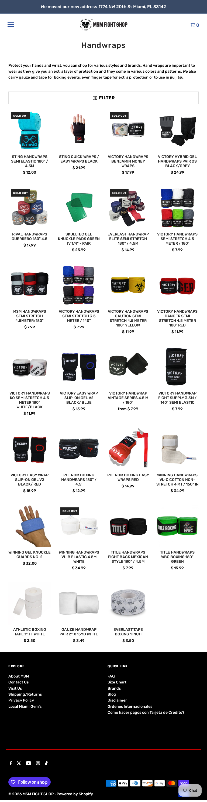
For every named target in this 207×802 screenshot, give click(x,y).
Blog (112, 694)
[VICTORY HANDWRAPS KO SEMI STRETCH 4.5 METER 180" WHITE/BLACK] (29, 367)
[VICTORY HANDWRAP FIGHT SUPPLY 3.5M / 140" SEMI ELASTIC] (177, 367)
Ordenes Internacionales (130, 706)
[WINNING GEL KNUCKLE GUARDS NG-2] (29, 526)
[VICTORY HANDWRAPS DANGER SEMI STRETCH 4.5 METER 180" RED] (177, 285)
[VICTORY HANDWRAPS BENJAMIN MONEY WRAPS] (128, 130)
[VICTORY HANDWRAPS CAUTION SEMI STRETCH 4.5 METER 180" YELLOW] (128, 285)
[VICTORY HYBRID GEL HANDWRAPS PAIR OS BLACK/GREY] (177, 130)
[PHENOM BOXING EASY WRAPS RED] (128, 448)
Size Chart (117, 682)
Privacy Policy (21, 700)
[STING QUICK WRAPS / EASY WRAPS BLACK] (79, 130)
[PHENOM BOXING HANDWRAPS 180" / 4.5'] (79, 448)
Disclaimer (117, 700)
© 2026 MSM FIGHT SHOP (31, 794)
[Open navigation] (41, 24)
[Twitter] (18, 763)
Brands (114, 688)
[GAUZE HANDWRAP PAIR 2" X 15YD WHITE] (79, 603)
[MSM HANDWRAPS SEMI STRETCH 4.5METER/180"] (29, 285)
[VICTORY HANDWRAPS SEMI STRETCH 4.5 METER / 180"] (177, 208)
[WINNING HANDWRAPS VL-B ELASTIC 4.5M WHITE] (79, 526)
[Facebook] (10, 763)
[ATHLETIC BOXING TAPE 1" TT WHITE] (29, 603)
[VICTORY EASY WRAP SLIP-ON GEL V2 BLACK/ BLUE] (79, 367)
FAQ (111, 676)
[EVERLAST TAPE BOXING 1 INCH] (128, 603)
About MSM (18, 676)
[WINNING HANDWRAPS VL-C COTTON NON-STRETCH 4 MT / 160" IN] (177, 448)
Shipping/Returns (25, 694)
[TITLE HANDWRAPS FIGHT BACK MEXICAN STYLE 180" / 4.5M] (128, 526)
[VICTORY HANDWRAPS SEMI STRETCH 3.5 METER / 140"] (79, 285)
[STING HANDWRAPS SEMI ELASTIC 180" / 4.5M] (29, 130)
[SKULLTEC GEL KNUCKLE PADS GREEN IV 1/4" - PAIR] (79, 208)
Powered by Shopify (75, 794)
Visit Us (15, 688)
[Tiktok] (45, 763)
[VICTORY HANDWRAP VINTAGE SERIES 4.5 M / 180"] (128, 367)
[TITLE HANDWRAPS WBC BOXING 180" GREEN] (177, 526)
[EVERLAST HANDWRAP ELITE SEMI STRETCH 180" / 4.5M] (128, 208)
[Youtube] (28, 763)
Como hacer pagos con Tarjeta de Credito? (146, 712)
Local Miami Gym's (25, 706)
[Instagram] (37, 763)
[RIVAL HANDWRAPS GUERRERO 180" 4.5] (29, 208)
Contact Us (18, 682)
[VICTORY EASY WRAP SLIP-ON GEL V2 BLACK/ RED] (29, 448)
